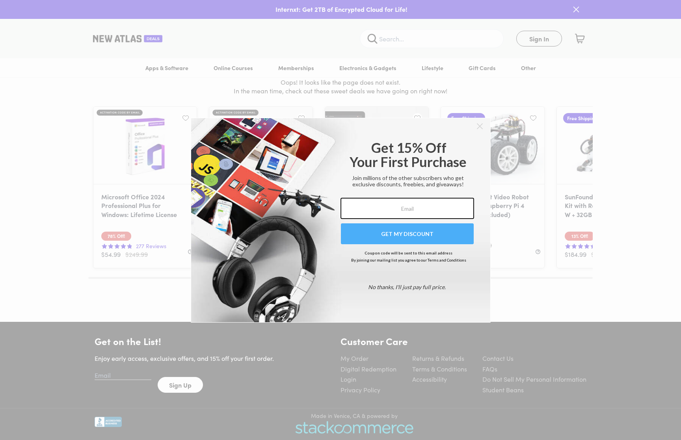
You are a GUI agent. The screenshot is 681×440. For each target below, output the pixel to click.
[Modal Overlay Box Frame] (341, 220)
